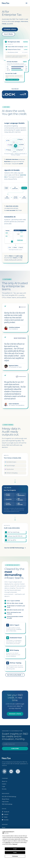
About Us (4, 781)
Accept (15, 848)
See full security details (15, 675)
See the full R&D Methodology (15, 548)
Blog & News (5, 799)
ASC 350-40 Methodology (9, 796)
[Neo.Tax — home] (5, 3)
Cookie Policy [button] (8, 842)
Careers (4, 784)
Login (3, 786)
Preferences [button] (14, 844)
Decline (15, 852)
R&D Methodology (7, 804)
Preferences (15, 856)
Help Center (5, 801)
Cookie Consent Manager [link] (7, 831)
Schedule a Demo (10, 29)
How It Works (8, 34)
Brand (3, 827)
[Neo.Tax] (6, 758)
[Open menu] (26, 3)
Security (4, 789)
